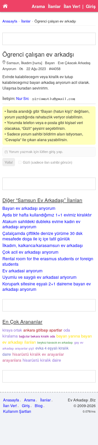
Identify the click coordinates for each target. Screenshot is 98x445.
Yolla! (9, 162)
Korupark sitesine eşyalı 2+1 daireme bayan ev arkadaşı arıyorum (46, 286)
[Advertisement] (49, 39)
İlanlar (54, 6)
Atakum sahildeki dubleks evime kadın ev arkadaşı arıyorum (41, 224)
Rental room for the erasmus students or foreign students (47, 261)
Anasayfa (9, 20)
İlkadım (26, 62)
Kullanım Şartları (17, 411)
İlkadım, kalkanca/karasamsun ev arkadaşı (42, 245)
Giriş (91, 6)
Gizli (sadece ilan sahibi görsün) (47, 162)
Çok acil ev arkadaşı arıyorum (30, 252)
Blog (39, 405)
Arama (38, 6)
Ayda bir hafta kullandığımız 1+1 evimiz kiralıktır (47, 215)
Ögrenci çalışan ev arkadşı (55, 20)
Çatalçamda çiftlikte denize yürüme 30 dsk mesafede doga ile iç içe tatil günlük (42, 236)
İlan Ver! (72, 6)
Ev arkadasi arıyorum (22, 271)
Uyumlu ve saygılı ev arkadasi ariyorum (39, 277)
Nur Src (22, 98)
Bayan (50, 62)
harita (37, 63)
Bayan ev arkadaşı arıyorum (28, 208)
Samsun (12, 62)
